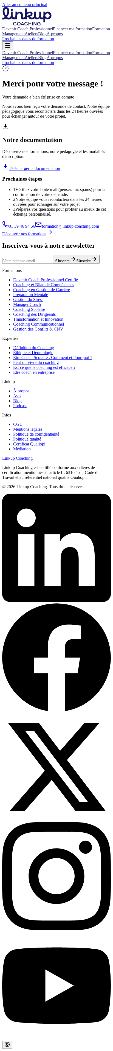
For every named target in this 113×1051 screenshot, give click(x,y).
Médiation (22, 449)
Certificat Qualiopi (29, 444)
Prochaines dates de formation (28, 38)
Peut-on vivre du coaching (36, 362)
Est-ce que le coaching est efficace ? (44, 367)
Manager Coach (27, 304)
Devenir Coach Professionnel (27, 29)
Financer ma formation (72, 29)
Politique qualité (27, 439)
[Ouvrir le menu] (7, 45)
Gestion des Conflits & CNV (38, 329)
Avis (17, 395)
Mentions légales (27, 429)
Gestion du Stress (28, 299)
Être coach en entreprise (34, 372)
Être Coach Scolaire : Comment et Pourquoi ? (52, 357)
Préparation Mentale (30, 294)
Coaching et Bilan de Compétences (43, 284)
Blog (42, 33)
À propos (55, 33)
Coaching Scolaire (29, 309)
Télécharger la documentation (34, 168)
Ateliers (31, 33)
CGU (18, 424)
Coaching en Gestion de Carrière (41, 289)
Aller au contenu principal (24, 4)
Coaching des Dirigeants (34, 314)
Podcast (20, 405)
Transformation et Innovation (38, 319)
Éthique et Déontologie (33, 352)
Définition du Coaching (33, 347)
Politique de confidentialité (36, 434)
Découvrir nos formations (24, 233)
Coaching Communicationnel (38, 324)
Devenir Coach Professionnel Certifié (45, 279)
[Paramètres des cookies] (7, 1045)
